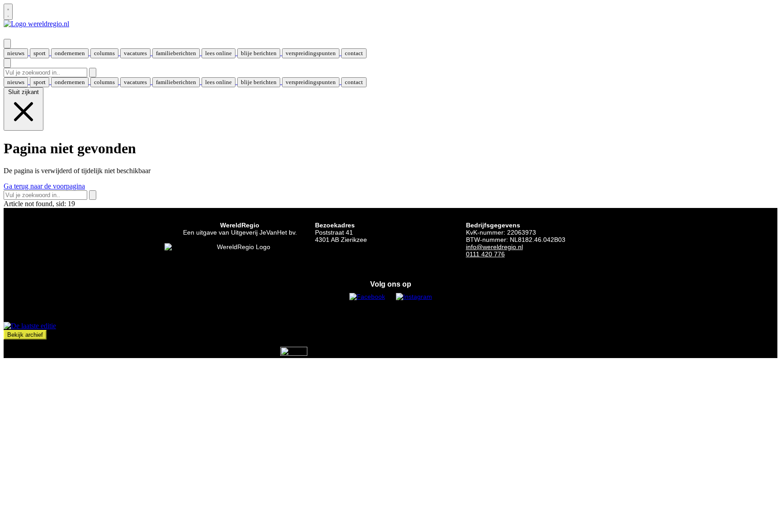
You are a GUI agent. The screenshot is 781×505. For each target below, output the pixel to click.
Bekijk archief (25, 334)
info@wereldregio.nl (494, 246)
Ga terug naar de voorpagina (44, 186)
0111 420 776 (485, 254)
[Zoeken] (92, 72)
